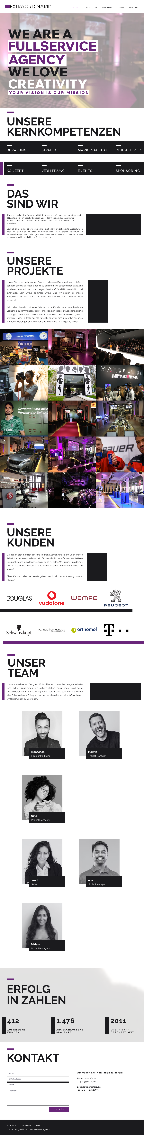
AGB (38, 1125)
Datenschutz (26, 1125)
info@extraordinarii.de (89, 1087)
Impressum (12, 1125)
